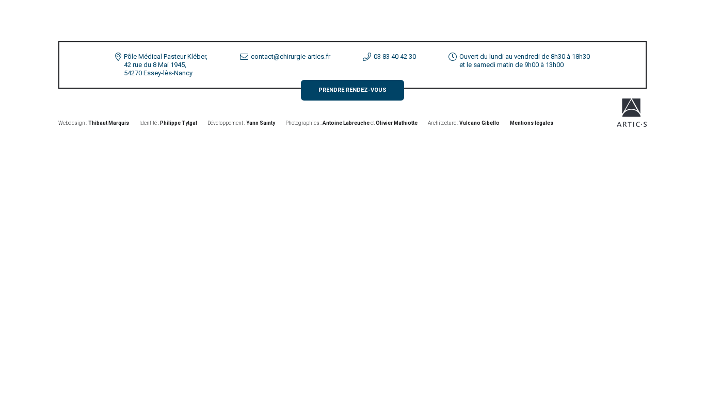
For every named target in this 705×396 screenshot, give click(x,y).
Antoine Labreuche (346, 123)
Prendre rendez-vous (352, 90)
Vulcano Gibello (479, 123)
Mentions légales (531, 123)
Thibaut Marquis (108, 123)
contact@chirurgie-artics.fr (290, 56)
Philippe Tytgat (178, 123)
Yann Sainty (260, 123)
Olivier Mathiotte (397, 123)
